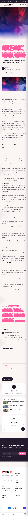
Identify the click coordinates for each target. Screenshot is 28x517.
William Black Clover (20, 54)
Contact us (4, 495)
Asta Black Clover (19, 45)
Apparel (16, 480)
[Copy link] (12, 72)
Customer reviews (19, 493)
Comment (4, 365)
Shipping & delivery (6, 488)
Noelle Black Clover (7, 54)
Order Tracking (5, 493)
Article (6, 42)
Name (3, 351)
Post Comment (7, 379)
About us (4, 497)
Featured (17, 482)
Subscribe (22, 453)
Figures (16, 475)
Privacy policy (18, 495)
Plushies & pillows (19, 478)
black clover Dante (16, 48)
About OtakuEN (18, 488)
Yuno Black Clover (20, 57)
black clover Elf (6, 50)
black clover (5, 48)
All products (17, 473)
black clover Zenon (18, 50)
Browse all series (18, 490)
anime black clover (14, 42)
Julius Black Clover (7, 52)
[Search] (20, 5)
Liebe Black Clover (20, 52)
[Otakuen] (7, 472)
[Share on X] (6, 72)
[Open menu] (2, 5)
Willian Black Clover (7, 57)
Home (3, 42)
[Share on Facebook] (9, 72)
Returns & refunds (6, 490)
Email (3, 359)
